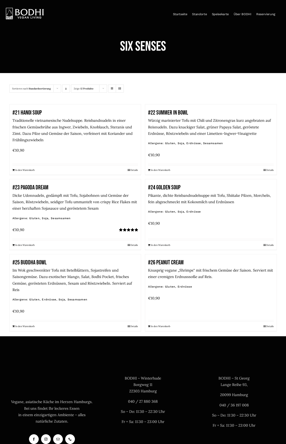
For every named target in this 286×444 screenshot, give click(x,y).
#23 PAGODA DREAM (30, 187)
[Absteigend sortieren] (66, 89)
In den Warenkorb (25, 170)
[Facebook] (34, 439)
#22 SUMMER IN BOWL (168, 112)
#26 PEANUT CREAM (166, 262)
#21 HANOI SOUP (27, 112)
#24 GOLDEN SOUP (164, 187)
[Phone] (70, 439)
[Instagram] (46, 439)
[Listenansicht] (120, 88)
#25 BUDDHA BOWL (29, 262)
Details (134, 170)
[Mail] (58, 439)
